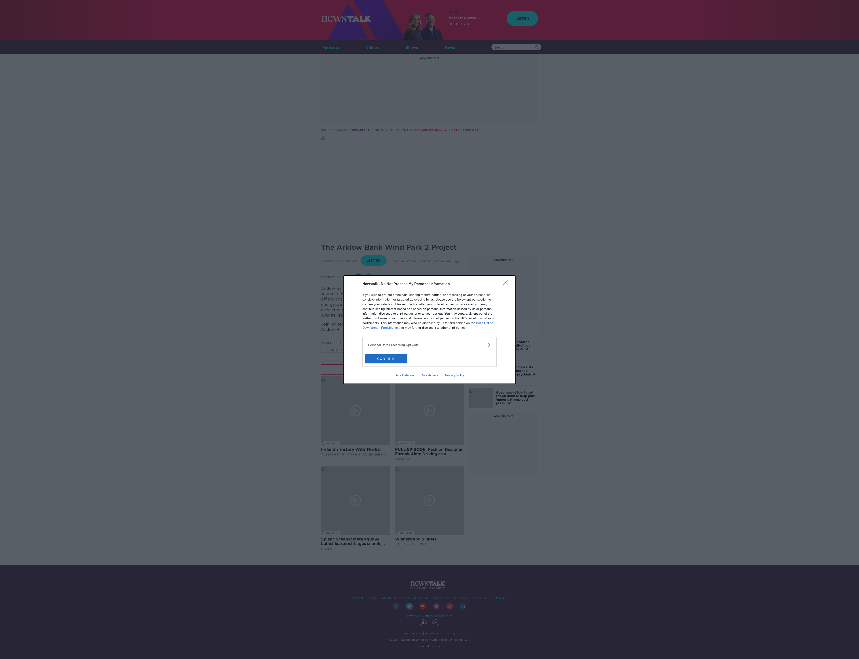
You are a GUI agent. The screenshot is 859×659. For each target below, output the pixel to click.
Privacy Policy (455, 375)
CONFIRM (386, 358)
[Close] (507, 284)
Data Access (429, 375)
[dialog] (429, 329)
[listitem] (429, 345)
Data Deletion (404, 375)
